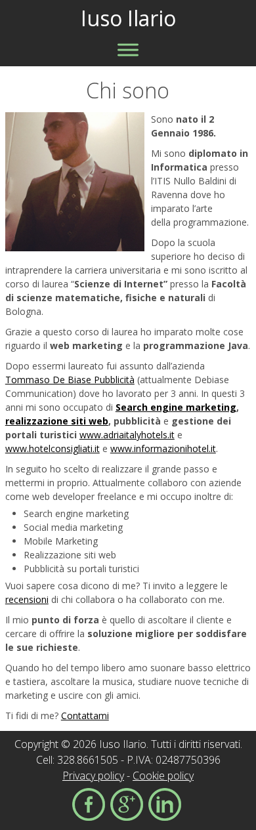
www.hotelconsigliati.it (52, 448)
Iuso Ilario (128, 18)
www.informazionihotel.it (163, 448)
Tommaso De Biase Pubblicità (70, 379)
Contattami (85, 715)
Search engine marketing (176, 407)
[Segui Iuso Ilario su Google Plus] (126, 806)
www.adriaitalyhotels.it (127, 434)
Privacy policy (93, 775)
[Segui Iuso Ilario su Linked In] (164, 806)
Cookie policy (163, 775)
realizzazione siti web (56, 421)
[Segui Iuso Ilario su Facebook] (88, 806)
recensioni (27, 599)
